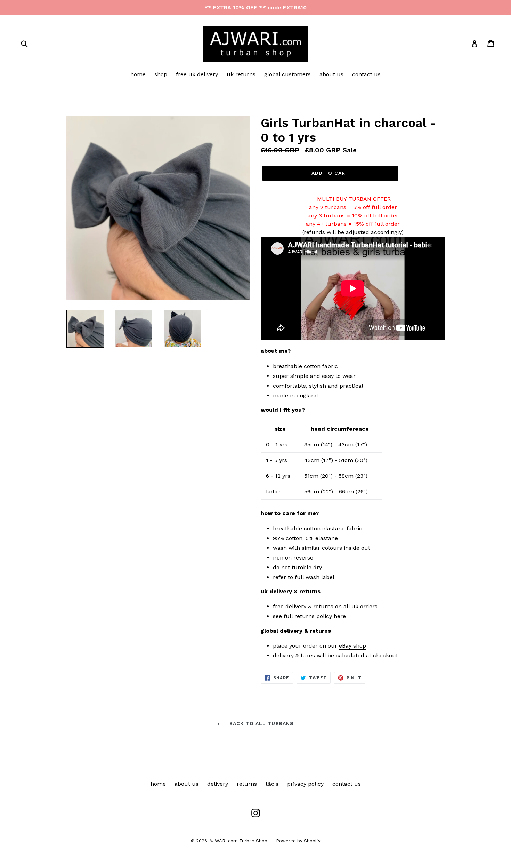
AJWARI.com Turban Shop (238, 840)
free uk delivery (197, 74)
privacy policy (305, 783)
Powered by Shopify (298, 840)
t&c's (272, 783)
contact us (366, 74)
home (138, 74)
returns (247, 783)
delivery (217, 783)
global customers (287, 74)
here (340, 616)
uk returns (241, 74)
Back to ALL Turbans (261, 723)
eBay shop (352, 645)
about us (331, 74)
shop (160, 74)
